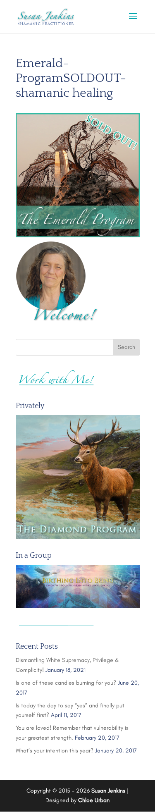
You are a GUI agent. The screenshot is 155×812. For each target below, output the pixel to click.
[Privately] (78, 477)
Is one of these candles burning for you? (66, 682)
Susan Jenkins (108, 790)
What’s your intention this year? (54, 750)
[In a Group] (78, 586)
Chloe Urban (94, 800)
